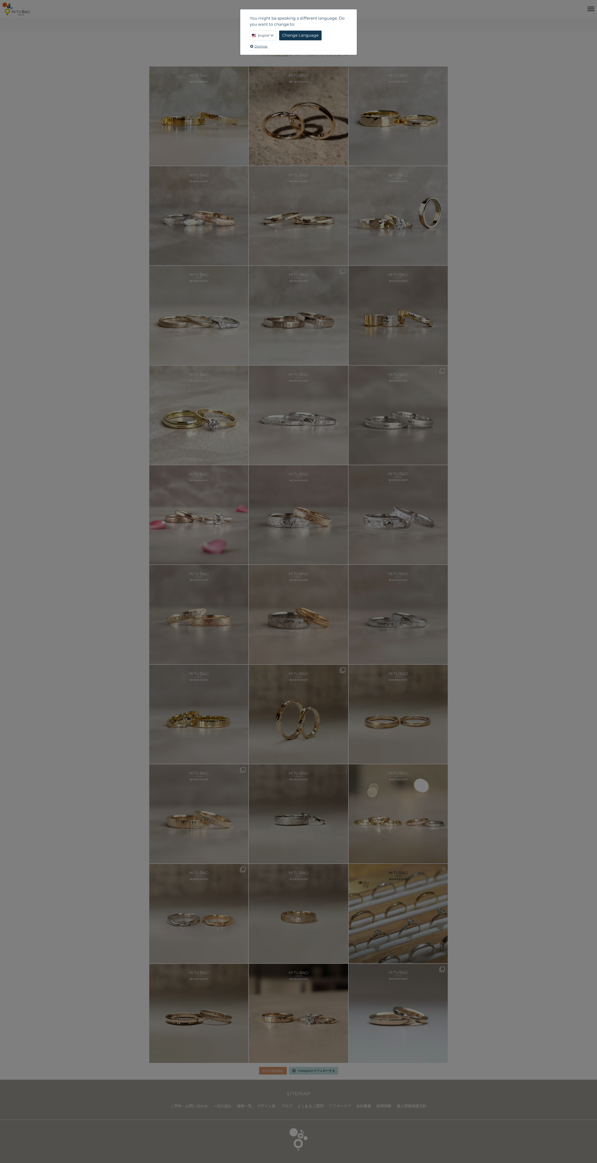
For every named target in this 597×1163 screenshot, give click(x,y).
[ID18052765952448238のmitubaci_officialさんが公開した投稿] (298, 514)
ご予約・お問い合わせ (189, 1106)
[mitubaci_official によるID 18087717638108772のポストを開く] (298, 215)
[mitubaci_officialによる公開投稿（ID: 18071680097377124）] (398, 614)
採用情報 (383, 1106)
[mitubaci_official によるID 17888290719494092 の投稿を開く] (298, 415)
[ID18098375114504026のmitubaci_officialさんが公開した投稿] (398, 415)
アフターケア (340, 1106)
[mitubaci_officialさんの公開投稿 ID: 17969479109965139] (398, 714)
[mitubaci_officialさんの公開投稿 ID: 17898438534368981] (198, 614)
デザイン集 (266, 1106)
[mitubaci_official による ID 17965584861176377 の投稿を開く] (398, 215)
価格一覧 (244, 1106)
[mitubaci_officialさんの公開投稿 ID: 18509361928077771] (198, 514)
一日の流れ (222, 1106)
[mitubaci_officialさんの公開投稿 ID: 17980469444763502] (298, 813)
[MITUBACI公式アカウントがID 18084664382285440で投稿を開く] (198, 315)
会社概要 (363, 1106)
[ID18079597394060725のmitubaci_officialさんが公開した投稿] (198, 913)
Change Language (300, 35)
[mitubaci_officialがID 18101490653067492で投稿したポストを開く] (398, 315)
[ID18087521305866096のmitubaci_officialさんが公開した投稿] (298, 614)
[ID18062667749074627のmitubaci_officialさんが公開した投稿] (398, 913)
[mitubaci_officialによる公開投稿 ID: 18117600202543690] (198, 813)
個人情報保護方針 (412, 1106)
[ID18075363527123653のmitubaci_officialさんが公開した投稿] (398, 813)
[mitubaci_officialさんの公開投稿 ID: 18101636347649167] (298, 714)
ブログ (286, 1106)
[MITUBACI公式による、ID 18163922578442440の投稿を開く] (198, 415)
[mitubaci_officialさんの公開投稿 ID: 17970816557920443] (398, 1013)
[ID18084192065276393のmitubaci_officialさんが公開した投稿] (398, 514)
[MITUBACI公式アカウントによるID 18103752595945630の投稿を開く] (198, 116)
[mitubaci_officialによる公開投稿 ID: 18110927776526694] (198, 1013)
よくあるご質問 (310, 1106)
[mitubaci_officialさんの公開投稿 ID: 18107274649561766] (298, 913)
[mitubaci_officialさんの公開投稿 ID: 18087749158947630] (198, 714)
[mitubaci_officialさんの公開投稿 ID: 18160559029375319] (298, 1013)
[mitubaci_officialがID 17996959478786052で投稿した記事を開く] (198, 215)
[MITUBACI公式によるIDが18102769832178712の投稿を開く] (398, 116)
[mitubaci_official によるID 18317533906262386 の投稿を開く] (298, 315)
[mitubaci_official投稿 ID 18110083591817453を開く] (298, 116)
